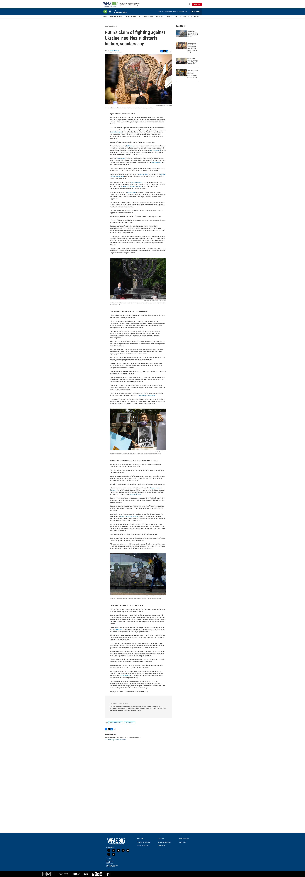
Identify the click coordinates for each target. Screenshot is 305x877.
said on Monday (125, 675)
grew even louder (143, 174)
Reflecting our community (143, 842)
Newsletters (195, 16)
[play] (105, 11)
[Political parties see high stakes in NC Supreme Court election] (181, 33)
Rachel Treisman (114, 50)
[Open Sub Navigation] (107, 16)
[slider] (112, 11)
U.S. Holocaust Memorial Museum (130, 186)
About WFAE (140, 838)
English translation (116, 132)
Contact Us (161, 838)
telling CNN (118, 629)
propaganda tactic (135, 494)
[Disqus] (152, 771)
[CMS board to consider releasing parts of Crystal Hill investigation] (181, 61)
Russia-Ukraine (129, 722)
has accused (121, 158)
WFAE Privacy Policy (184, 838)
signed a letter (131, 192)
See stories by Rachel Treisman (115, 740)
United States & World (111, 26)
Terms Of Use (182, 842)
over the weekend (155, 150)
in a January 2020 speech (147, 395)
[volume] (110, 11)
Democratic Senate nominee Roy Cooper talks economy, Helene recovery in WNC (192, 74)
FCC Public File (161, 845)
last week (129, 146)
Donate (197, 4)
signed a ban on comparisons (129, 516)
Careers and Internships (143, 845)
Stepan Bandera (156, 162)
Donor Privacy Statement (164, 842)
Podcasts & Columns (146, 16)
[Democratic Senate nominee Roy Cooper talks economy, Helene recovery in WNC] (181, 72)
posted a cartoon (136, 182)
